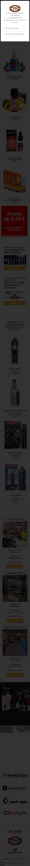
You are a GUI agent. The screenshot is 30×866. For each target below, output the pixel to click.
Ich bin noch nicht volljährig (15, 34)
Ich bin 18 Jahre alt (12, 28)
